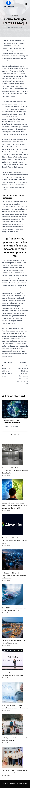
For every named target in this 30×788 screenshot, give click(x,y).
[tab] (11, 434)
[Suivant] (25, 417)
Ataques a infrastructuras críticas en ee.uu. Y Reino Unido (7, 369)
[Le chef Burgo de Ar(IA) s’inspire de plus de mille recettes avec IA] (15, 757)
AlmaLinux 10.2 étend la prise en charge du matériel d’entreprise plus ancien (14, 540)
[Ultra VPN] (8, 4)
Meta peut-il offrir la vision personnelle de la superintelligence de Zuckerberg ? (14, 575)
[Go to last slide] (4, 417)
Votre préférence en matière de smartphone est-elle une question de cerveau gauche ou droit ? (14, 505)
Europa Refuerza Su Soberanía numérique (12, 421)
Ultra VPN (11, 783)
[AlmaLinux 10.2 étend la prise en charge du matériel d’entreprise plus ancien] (15, 524)
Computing (15, 15)
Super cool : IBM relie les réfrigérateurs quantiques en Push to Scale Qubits (15, 470)
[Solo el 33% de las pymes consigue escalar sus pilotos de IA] (15, 594)
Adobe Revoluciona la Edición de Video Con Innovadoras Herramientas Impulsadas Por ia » (22, 373)
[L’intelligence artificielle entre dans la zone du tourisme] (15, 724)
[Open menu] (26, 3)
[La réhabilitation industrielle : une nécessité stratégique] (15, 627)
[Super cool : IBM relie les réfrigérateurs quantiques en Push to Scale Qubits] (15, 454)
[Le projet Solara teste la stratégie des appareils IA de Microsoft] (15, 659)
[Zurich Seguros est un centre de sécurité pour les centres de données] (15, 692)
